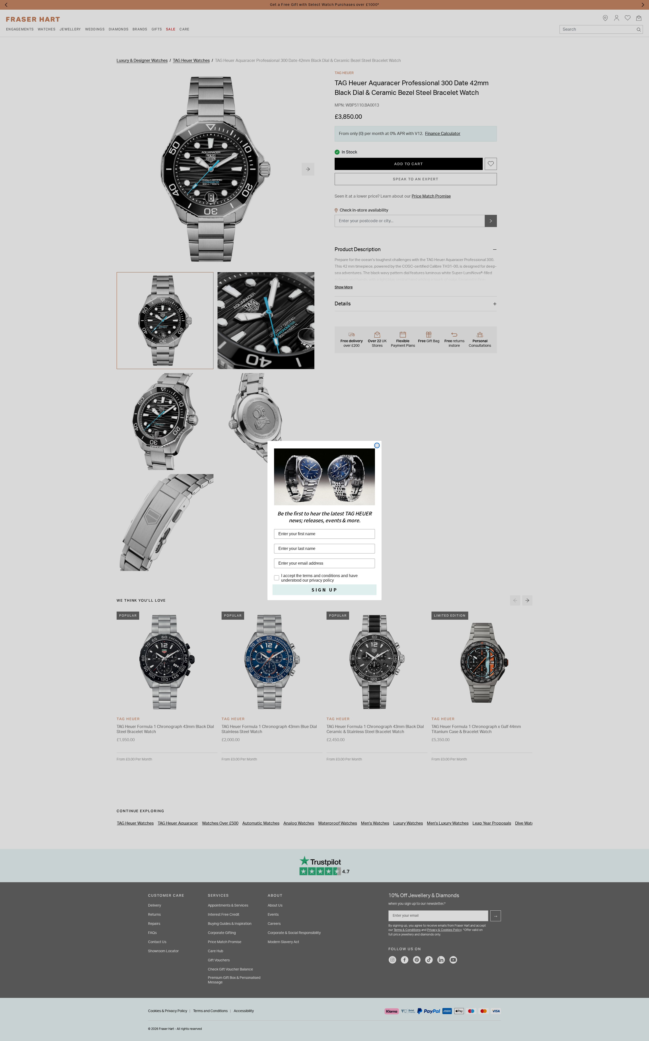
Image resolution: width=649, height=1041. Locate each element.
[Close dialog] (377, 445)
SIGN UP (325, 589)
